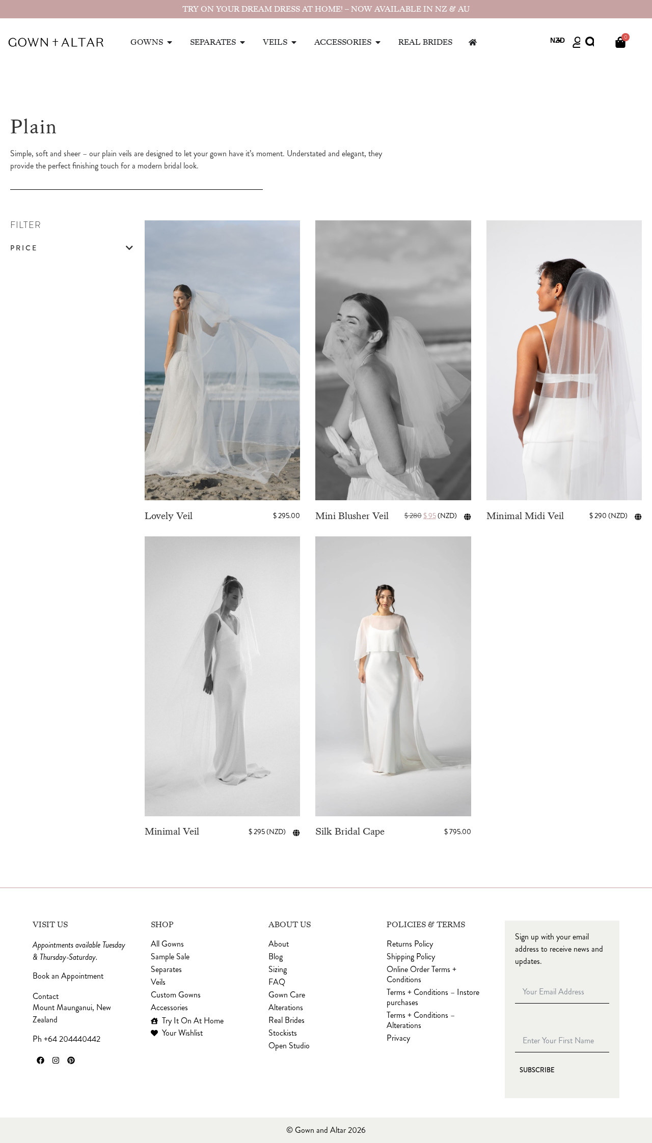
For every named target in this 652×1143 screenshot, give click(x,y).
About (278, 944)
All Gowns (167, 944)
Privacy (398, 1038)
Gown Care (286, 995)
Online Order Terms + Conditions (421, 974)
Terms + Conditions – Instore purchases (433, 997)
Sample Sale (170, 957)
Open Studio (289, 1046)
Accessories (169, 1008)
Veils (158, 982)
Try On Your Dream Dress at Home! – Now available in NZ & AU (326, 9)
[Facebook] (40, 1060)
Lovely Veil (169, 515)
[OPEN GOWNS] (170, 42)
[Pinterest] (70, 1060)
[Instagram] (55, 1060)
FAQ (276, 982)
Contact (46, 996)
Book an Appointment (68, 976)
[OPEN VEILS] (294, 42)
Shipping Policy (411, 957)
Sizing (277, 969)
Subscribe (537, 1070)
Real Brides (286, 1020)
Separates (166, 969)
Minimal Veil (172, 831)
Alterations (285, 1008)
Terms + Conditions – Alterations (421, 1020)
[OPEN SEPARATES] (242, 42)
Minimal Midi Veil (525, 515)
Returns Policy (410, 944)
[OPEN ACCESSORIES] (378, 42)
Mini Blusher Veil (352, 515)
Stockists (282, 1033)
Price (24, 248)
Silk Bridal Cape (350, 831)
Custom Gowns (176, 995)
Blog (275, 957)
